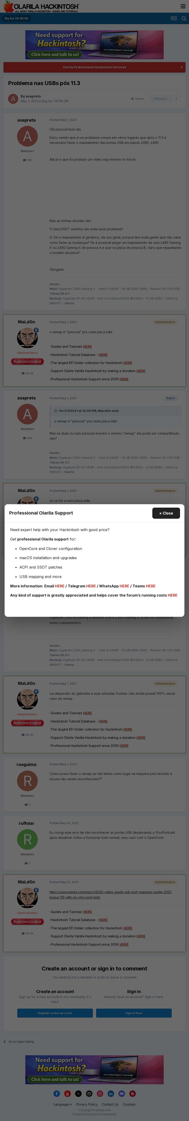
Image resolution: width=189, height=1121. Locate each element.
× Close (166, 513)
